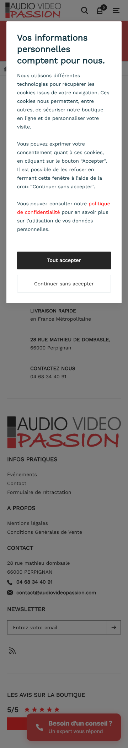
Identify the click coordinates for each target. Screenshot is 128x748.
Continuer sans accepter (64, 284)
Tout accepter (64, 260)
